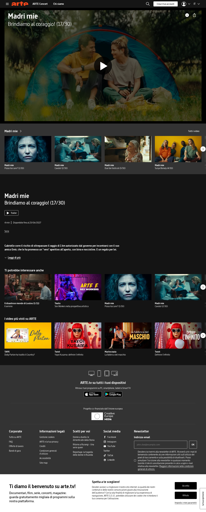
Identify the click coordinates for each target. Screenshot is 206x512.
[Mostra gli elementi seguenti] (203, 149)
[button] (148, 4)
